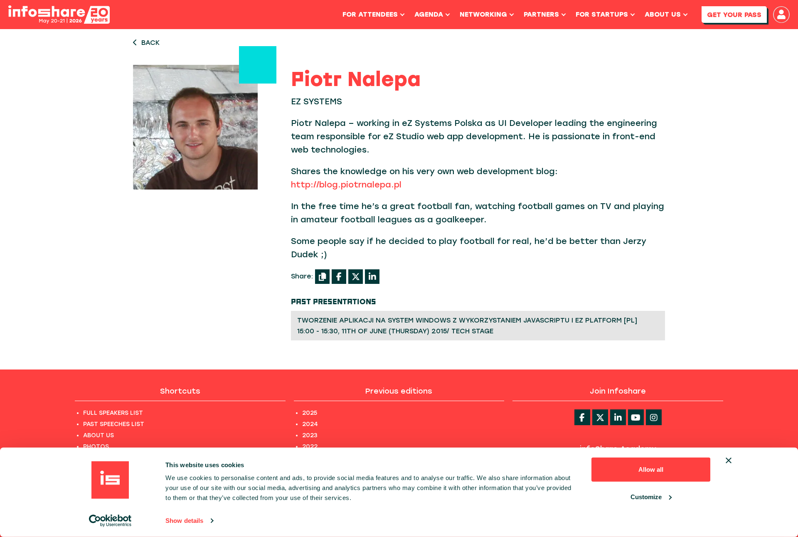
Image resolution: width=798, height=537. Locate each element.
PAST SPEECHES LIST (113, 424)
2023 (310, 435)
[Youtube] (636, 417)
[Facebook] (339, 276)
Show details (184, 520)
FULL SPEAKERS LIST (113, 412)
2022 (310, 446)
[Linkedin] (618, 417)
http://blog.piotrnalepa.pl (346, 185)
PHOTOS (96, 446)
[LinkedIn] (372, 276)
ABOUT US (98, 435)
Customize (646, 496)
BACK (150, 43)
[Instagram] (654, 417)
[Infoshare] (59, 14)
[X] (355, 276)
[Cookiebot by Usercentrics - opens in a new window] (110, 521)
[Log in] (781, 14)
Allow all (650, 469)
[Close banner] (729, 460)
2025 (309, 412)
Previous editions (398, 391)
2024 (310, 424)
